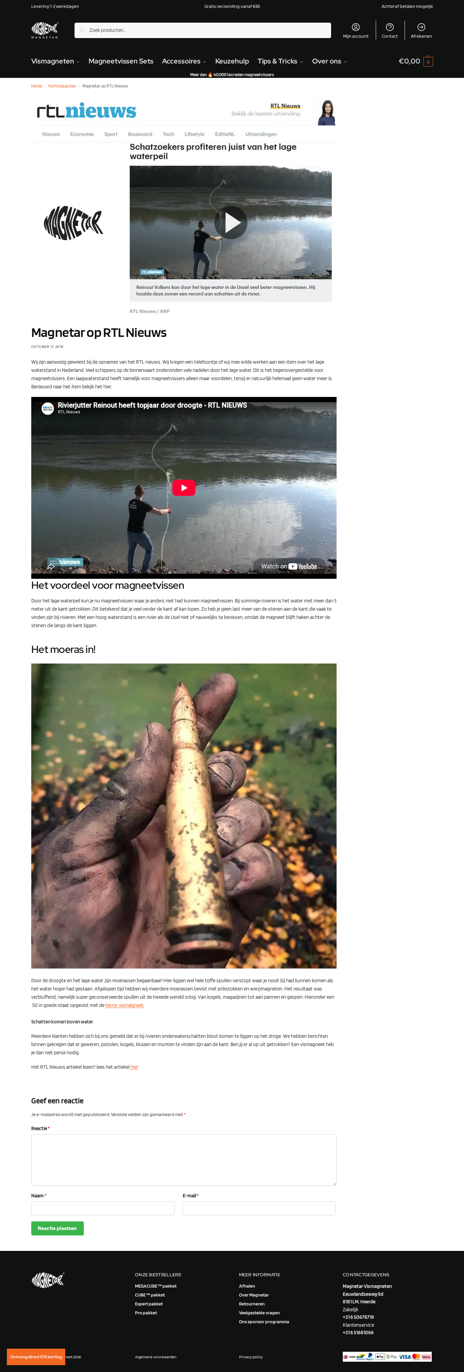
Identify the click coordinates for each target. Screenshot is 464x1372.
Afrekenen (421, 36)
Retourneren (252, 1303)
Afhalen (247, 1286)
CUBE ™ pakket (150, 1295)
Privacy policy (251, 1356)
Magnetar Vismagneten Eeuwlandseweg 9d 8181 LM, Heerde (367, 1294)
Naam (38, 1196)
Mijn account (356, 36)
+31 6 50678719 (358, 1317)
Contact (390, 36)
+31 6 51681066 (358, 1332)
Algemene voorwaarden (156, 1356)
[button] (416, 61)
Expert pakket (149, 1303)
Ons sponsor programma (264, 1321)
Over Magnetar (254, 1295)
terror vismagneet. (125, 1005)
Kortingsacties (62, 86)
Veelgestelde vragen (259, 1312)
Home (36, 86)
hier (134, 1067)
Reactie (40, 1128)
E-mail (191, 1196)
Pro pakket (146, 1312)
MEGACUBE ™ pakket (156, 1286)
